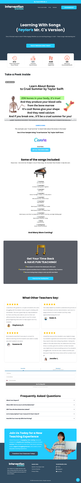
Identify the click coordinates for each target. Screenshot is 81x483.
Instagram (59, 469)
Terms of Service (36, 469)
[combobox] (7, 380)
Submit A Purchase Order (38, 467)
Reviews (55, 7)
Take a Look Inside (42, 7)
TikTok (58, 467)
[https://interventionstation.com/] (14, 7)
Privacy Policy (35, 471)
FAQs (49, 7)
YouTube (59, 471)
